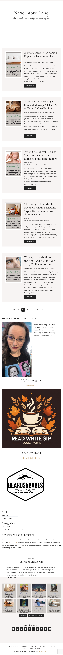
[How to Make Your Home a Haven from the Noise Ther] (54, 606)
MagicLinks (13, 542)
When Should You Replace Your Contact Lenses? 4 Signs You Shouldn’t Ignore (40, 155)
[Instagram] (29, 629)
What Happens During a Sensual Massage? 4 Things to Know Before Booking (40, 105)
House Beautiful (29, 62)
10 (14, 310)
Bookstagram (35, 648)
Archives (5, 515)
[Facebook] (17, 629)
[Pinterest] (37, 629)
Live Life (42, 646)
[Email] (49, 629)
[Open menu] (31, 3)
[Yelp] (45, 629)
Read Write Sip (31, 386)
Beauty (26, 165)
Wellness (51, 62)
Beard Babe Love (31, 458)
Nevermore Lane (12, 646)
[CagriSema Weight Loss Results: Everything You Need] (39, 606)
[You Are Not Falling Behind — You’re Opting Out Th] (9, 606)
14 (32, 310)
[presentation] (13, 64)
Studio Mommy (44, 652)
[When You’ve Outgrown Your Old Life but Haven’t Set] (39, 591)
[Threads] (33, 629)
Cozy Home (52, 646)
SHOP (25, 648)
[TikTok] (25, 629)
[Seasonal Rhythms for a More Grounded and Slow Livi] (9, 591)
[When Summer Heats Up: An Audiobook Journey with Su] (24, 606)
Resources (24, 646)
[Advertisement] (31, 35)
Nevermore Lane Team (41, 62)
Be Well (34, 646)
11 (18, 310)
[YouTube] (41, 629)
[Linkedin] (13, 629)
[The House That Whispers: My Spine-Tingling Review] (54, 591)
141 (38, 310)
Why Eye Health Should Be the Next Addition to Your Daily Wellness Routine (40, 261)
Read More (31, 86)
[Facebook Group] (21, 629)
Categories (6, 527)
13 (27, 310)
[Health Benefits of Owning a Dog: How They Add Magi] (24, 591)
